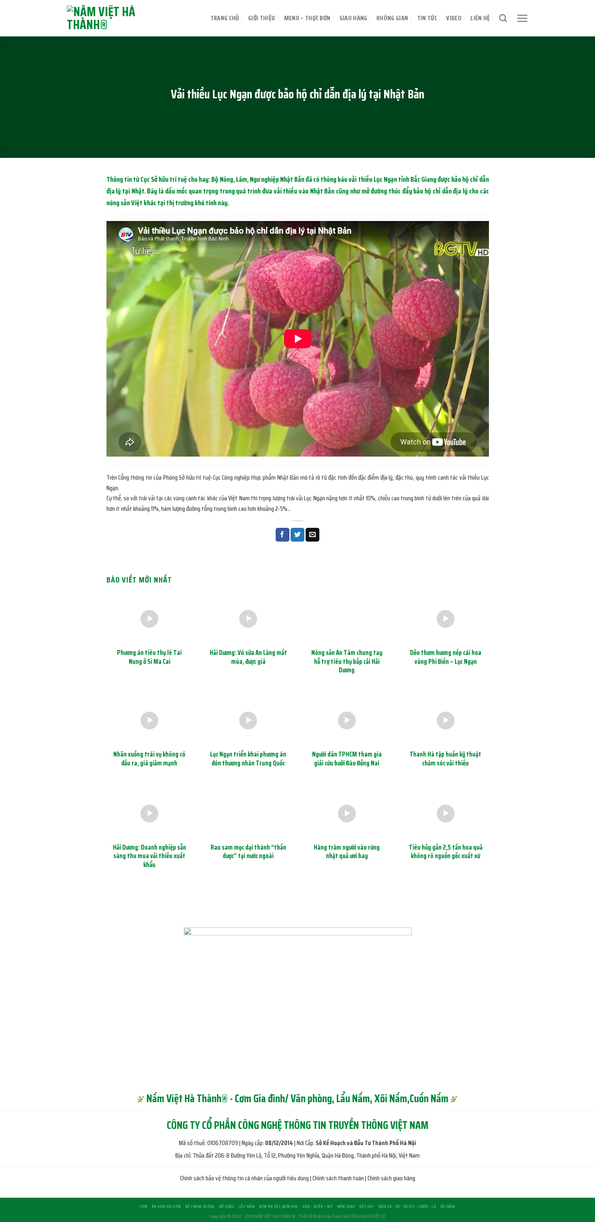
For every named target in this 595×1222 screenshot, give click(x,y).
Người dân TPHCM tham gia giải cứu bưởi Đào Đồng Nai (347, 758)
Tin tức (427, 18)
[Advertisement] (297, 1165)
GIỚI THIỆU (261, 18)
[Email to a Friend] (312, 535)
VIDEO (453, 18)
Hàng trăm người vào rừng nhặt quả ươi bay (347, 852)
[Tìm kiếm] (503, 18)
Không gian (392, 18)
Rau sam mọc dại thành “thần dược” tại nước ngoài (248, 852)
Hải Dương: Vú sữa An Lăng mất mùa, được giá (248, 657)
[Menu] (522, 18)
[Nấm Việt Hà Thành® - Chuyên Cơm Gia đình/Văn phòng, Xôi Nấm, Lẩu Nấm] (121, 18)
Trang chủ (224, 18)
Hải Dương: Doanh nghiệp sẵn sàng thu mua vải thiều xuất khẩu (149, 856)
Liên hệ (480, 18)
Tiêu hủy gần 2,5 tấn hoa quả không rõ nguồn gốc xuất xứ (445, 852)
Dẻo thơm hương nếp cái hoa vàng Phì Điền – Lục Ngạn (445, 657)
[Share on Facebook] (282, 535)
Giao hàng (354, 18)
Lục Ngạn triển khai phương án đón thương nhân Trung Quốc (248, 758)
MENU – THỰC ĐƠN (307, 18)
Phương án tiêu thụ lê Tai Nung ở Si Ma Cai (149, 657)
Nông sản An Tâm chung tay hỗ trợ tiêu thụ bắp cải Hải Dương (346, 661)
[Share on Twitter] (297, 535)
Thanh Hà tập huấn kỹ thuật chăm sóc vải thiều (445, 758)
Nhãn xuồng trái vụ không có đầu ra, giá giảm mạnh (149, 758)
